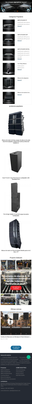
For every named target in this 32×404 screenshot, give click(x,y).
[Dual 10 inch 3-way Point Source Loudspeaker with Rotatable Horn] (16, 161)
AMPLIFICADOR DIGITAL (23, 49)
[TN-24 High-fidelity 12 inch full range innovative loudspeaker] (16, 197)
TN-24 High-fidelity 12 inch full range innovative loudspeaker (16, 215)
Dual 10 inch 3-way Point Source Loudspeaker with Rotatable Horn (15, 178)
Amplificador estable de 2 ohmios (24, 51)
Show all (19, 26)
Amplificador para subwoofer (24, 22)
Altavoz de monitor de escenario (24, 92)
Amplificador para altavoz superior (24, 24)
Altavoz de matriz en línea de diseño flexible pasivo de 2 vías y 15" (16, 251)
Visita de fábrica (20, 371)
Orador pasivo (20, 65)
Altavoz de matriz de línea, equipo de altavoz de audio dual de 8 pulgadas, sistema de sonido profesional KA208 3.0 (16, 141)
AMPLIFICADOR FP (22, 20)
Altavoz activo (20, 67)
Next (30, 6)
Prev (2, 6)
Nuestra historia (20, 373)
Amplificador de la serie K (23, 53)
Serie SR (19, 57)
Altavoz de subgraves (23, 78)
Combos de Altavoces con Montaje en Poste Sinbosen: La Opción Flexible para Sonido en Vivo (16, 337)
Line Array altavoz (22, 63)
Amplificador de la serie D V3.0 (24, 55)
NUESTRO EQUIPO (20, 375)
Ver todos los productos (16, 287)
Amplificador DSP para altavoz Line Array (24, 38)
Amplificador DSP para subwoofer (24, 36)
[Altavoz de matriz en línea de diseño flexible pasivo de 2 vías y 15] (16, 234)
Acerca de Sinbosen (20, 370)
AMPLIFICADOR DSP (22, 34)
